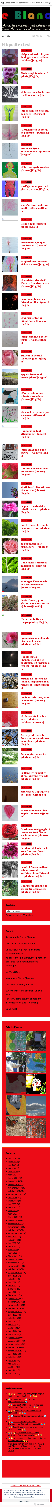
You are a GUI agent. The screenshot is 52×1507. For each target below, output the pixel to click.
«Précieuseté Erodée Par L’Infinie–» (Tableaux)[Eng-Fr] (33, 719)
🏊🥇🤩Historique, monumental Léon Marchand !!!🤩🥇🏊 (24, 1411)
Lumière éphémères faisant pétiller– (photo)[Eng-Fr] (35, 302)
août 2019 (12, 1354)
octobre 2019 (14, 1347)
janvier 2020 (13, 1338)
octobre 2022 (14, 1230)
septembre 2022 (15, 1233)
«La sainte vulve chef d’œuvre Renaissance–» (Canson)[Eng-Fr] (35, 283)
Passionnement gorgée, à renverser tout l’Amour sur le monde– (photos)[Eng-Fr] (35, 834)
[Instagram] (33, 33)
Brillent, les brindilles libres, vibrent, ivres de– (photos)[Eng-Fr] (35, 775)
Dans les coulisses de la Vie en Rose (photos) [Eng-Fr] (34, 471)
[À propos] (37, 33)
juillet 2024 (13, 1162)
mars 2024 (12, 1175)
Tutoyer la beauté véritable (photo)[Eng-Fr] (34, 358)
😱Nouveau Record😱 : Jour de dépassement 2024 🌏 (21, 1400)
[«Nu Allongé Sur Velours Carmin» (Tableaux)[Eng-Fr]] (16, 1084)
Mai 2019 (12, 1364)
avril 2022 (12, 1250)
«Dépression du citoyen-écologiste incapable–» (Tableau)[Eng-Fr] (35, 57)
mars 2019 (12, 1370)
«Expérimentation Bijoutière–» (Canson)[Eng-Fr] (34, 320)
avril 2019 (12, 1367)
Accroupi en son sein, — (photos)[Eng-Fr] (35, 755)
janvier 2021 (13, 1298)
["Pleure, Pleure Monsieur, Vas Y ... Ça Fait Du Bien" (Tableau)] (36, 1128)
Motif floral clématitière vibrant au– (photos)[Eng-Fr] (35, 490)
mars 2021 (12, 1292)
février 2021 (13, 1295)
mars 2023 (12, 1214)
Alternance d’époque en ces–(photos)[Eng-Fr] (35, 793)
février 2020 (13, 1334)
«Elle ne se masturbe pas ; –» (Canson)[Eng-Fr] (35, 93)
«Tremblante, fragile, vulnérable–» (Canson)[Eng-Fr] (34, 245)
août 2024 (12, 1158)
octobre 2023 (14, 1191)
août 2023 (12, 1197)
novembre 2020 (15, 1305)
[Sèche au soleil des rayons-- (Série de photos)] (16, 1126)
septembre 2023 (15, 1194)
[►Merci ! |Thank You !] (36, 1041)
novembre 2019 (15, 1344)
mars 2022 (12, 1253)
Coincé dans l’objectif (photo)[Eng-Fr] (33, 225)
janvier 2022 (13, 1259)
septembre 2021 (15, 1272)
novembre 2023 (15, 1188)
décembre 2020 (15, 1302)
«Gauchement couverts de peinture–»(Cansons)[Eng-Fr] (35, 132)
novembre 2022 (15, 1227)
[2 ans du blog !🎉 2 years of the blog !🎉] (16, 1063)
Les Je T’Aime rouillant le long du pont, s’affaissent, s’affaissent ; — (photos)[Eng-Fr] (35, 871)
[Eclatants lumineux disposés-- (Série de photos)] (36, 1106)
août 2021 (12, 1276)
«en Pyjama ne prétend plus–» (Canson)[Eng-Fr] (35, 187)
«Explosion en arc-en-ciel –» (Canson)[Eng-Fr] (35, 263)
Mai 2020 (12, 1325)
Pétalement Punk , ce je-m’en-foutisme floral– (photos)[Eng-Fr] (35, 851)
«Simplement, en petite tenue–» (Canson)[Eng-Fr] (34, 339)
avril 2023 (12, 1211)
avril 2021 (12, 1289)
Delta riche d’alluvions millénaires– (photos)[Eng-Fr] (34, 565)
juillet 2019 (13, 1357)
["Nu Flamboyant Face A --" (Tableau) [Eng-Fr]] (16, 1105)
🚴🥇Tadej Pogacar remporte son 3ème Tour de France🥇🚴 (25, 1428)
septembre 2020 (15, 1312)
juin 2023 (12, 1204)
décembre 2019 (15, 1341)
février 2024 (13, 1178)
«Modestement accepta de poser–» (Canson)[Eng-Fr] (35, 113)
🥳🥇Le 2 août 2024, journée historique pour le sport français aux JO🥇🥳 (25, 1406)
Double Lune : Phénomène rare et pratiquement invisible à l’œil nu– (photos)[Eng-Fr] (35, 662)
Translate (28, 915)
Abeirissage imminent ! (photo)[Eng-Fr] (34, 74)
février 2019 (13, 1373)
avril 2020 (12, 1328)
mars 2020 (12, 1331)
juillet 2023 (13, 1201)
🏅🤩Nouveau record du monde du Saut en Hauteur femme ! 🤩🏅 (27, 1439)
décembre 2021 (15, 1263)
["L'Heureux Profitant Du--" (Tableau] (16, 1041)
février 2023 (13, 1217)
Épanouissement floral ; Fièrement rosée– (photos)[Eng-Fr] (35, 641)
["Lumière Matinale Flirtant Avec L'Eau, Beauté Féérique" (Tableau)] (36, 1063)
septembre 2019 (15, 1351)
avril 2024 (12, 1171)
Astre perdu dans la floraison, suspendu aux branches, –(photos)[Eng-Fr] (35, 739)
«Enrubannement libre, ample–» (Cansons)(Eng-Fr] (35, 813)
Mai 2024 (12, 1168)
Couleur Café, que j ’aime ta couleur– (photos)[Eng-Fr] (35, 700)
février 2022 (13, 1256)
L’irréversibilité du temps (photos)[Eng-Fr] (34, 620)
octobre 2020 (14, 1308)
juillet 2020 (13, 1318)
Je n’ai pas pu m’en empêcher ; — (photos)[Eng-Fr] (34, 546)
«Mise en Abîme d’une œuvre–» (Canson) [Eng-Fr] (35, 452)
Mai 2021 (12, 1285)
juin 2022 (12, 1243)
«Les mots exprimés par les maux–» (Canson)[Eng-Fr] (35, 415)
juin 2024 (12, 1165)
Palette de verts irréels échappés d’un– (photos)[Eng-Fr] (35, 528)
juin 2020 (12, 1321)
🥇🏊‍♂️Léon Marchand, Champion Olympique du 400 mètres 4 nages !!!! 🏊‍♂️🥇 (27, 1422)
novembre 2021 (15, 1266)
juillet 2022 (13, 1240)
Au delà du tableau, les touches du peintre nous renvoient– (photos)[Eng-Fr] (35, 683)
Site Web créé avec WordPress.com (26, 1485)
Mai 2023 (12, 1207)
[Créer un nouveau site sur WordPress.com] (26, 2)
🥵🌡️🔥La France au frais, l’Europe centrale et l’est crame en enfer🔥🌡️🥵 (25, 1434)
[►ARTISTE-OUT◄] (36, 1085)
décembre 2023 (15, 1184)
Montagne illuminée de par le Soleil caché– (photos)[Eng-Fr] (34, 584)
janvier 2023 (13, 1220)
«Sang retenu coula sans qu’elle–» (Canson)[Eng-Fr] (35, 208)
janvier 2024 (13, 1181)
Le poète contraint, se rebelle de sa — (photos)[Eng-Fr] (35, 509)
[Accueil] (44, 33)
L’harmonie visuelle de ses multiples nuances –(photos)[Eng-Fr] (34, 888)
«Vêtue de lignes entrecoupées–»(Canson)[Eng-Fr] (35, 151)
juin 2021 (12, 1282)
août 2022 (12, 1237)
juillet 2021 (13, 1279)
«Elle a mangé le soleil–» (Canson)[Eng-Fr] (35, 169)
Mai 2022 (12, 1246)
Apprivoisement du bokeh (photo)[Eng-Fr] (34, 376)
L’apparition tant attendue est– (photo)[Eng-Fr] (33, 433)
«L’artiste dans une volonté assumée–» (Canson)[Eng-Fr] (32, 396)
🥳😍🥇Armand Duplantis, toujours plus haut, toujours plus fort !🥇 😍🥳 (26, 1395)
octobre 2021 (14, 1269)
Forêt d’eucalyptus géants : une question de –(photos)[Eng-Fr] (35, 603)
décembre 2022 (15, 1224)
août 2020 (12, 1315)
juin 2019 (12, 1360)
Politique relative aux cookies (24, 1497)
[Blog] (41, 33)
